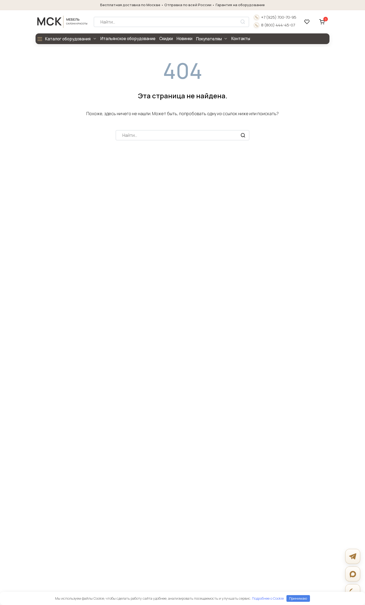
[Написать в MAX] (352, 574)
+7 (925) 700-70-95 (278, 17)
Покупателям (209, 39)
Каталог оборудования (68, 39)
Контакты (240, 38)
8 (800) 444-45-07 (278, 25)
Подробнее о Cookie (268, 598)
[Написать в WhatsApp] (352, 591)
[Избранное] (307, 22)
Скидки (166, 38)
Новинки (184, 38)
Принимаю (298, 598)
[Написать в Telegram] (352, 556)
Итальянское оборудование (128, 38)
